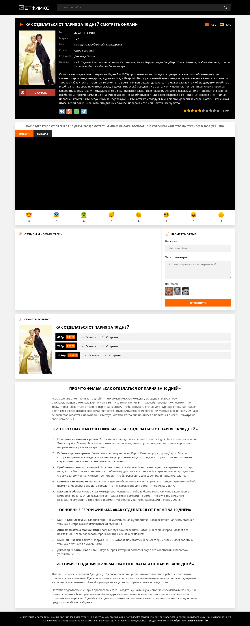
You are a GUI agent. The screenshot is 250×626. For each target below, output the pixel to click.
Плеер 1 (24, 133)
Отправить (198, 303)
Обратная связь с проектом (191, 620)
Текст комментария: (176, 257)
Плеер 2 (42, 133)
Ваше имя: (171, 241)
